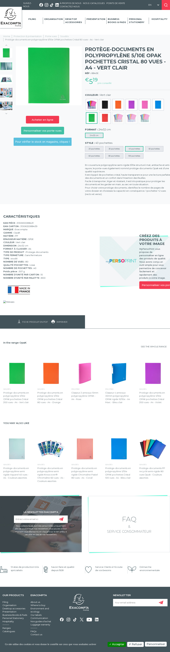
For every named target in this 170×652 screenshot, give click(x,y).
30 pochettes (114, 149)
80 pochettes (114, 156)
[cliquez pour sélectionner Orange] (118, 104)
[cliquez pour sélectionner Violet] (131, 104)
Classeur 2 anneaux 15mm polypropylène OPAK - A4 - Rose (84, 395)
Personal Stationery (136, 21)
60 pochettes (94, 156)
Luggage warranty (40, 624)
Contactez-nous (70, 6)
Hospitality (159, 19)
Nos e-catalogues (94, 3)
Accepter (117, 644)
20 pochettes (94, 149)
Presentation (95, 19)
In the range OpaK (15, 342)
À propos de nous (70, 3)
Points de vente (115, 3)
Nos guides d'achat (41, 621)
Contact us (36, 634)
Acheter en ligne (42, 119)
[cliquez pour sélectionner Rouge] (105, 118)
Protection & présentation (28, 36)
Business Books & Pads (117, 21)
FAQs (33, 631)
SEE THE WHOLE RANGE (154, 346)
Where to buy (38, 605)
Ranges (6, 628)
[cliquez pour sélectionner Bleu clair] (158, 104)
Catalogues (8, 631)
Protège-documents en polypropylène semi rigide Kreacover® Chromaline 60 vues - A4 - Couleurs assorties (51, 474)
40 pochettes (134, 149)
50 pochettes (154, 149)
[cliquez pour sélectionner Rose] (144, 104)
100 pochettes (134, 156)
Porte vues (51, 36)
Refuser (136, 644)
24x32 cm (94, 135)
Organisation (53, 19)
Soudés (64, 36)
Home (6, 36)
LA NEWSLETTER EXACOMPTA (41, 512)
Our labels (36, 615)
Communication (39, 618)
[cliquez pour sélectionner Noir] (105, 104)
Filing (32, 19)
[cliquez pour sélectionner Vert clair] (91, 118)
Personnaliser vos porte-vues (43, 130)
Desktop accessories (73, 21)
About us (35, 602)
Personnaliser (156, 644)
